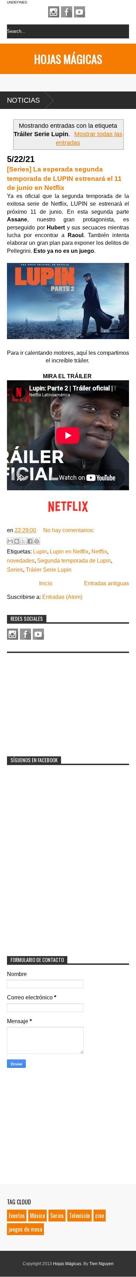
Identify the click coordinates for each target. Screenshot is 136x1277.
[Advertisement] (59, 700)
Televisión (79, 1215)
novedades (21, 561)
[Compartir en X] (23, 541)
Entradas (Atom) (62, 597)
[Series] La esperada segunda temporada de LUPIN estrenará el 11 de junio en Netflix (64, 178)
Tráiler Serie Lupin (48, 570)
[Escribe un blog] (16, 541)
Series (15, 570)
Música (37, 1215)
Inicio (45, 583)
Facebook (66, 11)
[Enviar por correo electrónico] (10, 541)
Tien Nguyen (101, 1263)
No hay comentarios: (68, 530)
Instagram (53, 11)
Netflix (99, 552)
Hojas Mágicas (68, 59)
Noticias (23, 100)
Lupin (40, 552)
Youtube (79, 11)
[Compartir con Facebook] (30, 541)
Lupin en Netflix (69, 552)
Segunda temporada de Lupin (74, 561)
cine (99, 1215)
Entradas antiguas (106, 583)
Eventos (17, 1215)
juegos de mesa (25, 1229)
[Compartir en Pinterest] (36, 541)
